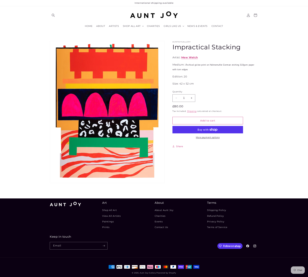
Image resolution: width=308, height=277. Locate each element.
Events (159, 221)
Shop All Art (109, 210)
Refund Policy (215, 215)
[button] (53, 15)
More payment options (208, 137)
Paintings (108, 221)
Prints (106, 227)
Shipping (192, 111)
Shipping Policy (216, 210)
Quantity (177, 91)
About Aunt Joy (164, 210)
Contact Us (161, 227)
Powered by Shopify (166, 273)
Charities (160, 215)
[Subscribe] (103, 246)
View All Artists (111, 215)
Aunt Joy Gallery (148, 273)
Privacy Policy (215, 221)
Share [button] (179, 146)
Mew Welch (189, 57)
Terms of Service (217, 227)
